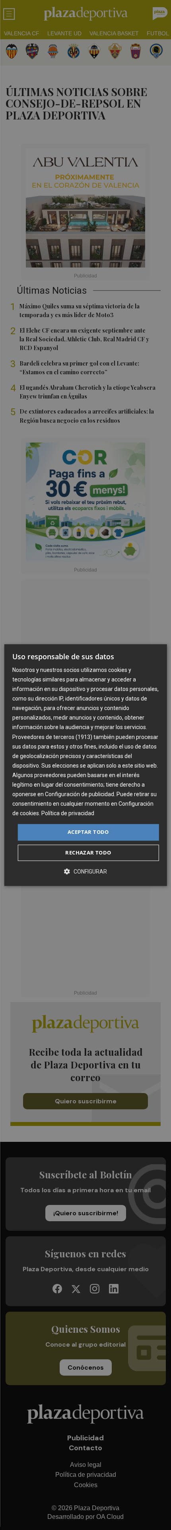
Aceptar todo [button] (88, 832)
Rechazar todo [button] (88, 852)
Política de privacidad (67, 813)
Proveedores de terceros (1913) (52, 737)
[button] (85, 871)
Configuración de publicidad (79, 794)
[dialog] (85, 765)
